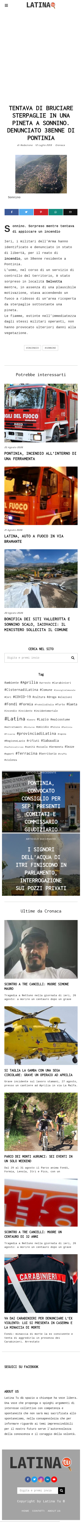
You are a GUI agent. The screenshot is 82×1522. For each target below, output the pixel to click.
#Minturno (29, 727)
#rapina (62, 734)
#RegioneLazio (14, 740)
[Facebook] (12, 212)
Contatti (38, 1510)
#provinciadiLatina (36, 733)
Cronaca (60, 145)
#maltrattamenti (13, 727)
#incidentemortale (46, 710)
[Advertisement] (41, 56)
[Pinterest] (41, 212)
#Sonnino (50, 348)
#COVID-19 (22, 696)
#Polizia (55, 727)
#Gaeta (71, 704)
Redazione (26, 145)
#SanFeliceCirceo (13, 747)
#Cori (7, 697)
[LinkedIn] (48, 1479)
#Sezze (69, 746)
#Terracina (26, 753)
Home (25, 1510)
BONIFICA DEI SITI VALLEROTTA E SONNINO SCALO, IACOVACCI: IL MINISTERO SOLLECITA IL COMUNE (37, 624)
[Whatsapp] (56, 212)
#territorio (48, 753)
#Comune (46, 689)
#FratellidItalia (44, 704)
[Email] (70, 212)
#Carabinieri (61, 682)
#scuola (42, 746)
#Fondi (11, 704)
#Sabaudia (50, 741)
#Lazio (43, 719)
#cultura (38, 697)
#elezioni (65, 697)
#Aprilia (29, 682)
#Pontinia (67, 727)
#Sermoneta (56, 746)
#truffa (62, 754)
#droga (51, 697)
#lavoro (31, 719)
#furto (60, 704)
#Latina (14, 718)
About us (54, 1510)
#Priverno (9, 734)
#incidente (25, 710)
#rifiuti (33, 740)
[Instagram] (41, 1479)
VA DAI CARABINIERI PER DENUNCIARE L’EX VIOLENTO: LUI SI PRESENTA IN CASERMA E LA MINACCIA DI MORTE (38, 1322)
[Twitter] (26, 212)
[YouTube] (54, 1479)
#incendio (32, 348)
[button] (73, 658)
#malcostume (60, 719)
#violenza (10, 759)
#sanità (30, 746)
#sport (9, 753)
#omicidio (42, 726)
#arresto (45, 682)
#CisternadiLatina (21, 690)
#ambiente (11, 682)
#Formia (26, 704)
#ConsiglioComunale (64, 690)
